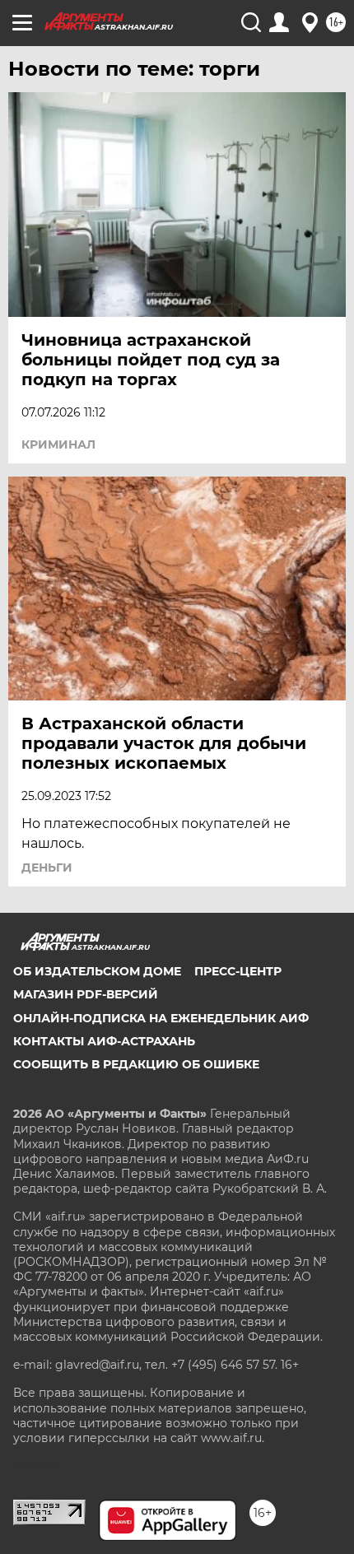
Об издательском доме (97, 971)
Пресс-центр (238, 971)
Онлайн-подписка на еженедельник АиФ (161, 1018)
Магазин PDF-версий (85, 994)
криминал (58, 444)
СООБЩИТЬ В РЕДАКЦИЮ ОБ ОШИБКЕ (136, 1064)
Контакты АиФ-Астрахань (104, 1041)
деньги (46, 867)
